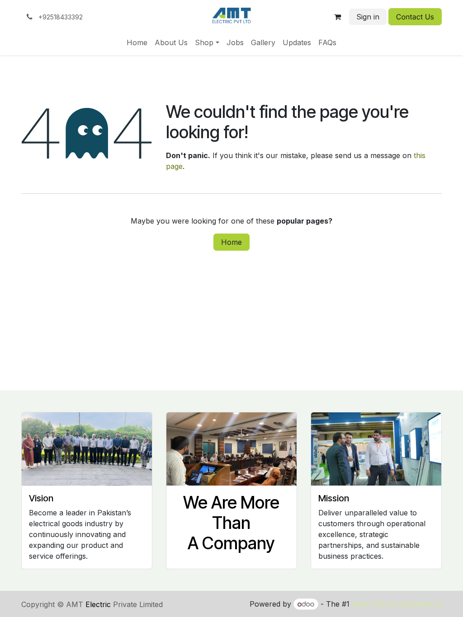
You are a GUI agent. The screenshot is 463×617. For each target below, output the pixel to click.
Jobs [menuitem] (235, 42)
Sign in (367, 16)
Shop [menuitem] (204, 42)
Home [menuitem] (137, 42)
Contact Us (415, 16)
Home (231, 242)
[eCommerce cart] (337, 16)
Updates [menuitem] (297, 42)
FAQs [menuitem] (327, 42)
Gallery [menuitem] (263, 42)
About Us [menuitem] (171, 42)
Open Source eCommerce (397, 603)
